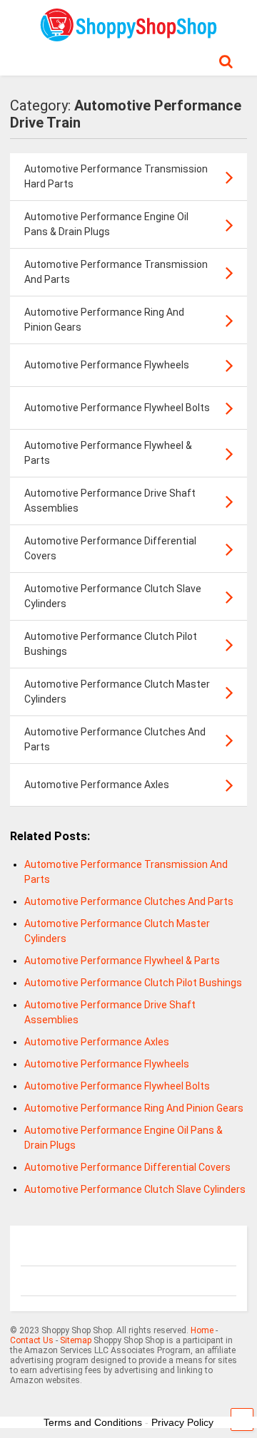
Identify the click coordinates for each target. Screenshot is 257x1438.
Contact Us (32, 1340)
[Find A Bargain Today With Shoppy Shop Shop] (128, 36)
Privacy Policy (182, 1422)
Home (202, 1330)
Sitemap (75, 1340)
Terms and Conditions (93, 1422)
